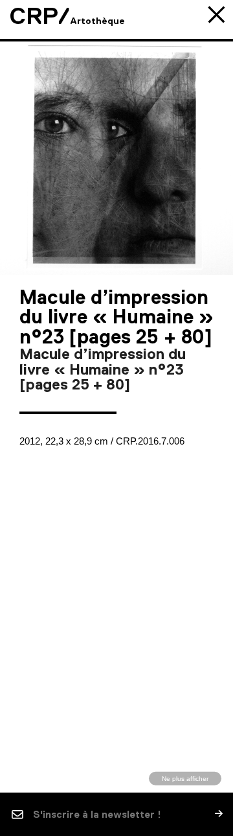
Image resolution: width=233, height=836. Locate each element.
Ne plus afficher (185, 778)
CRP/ (40, 16)
